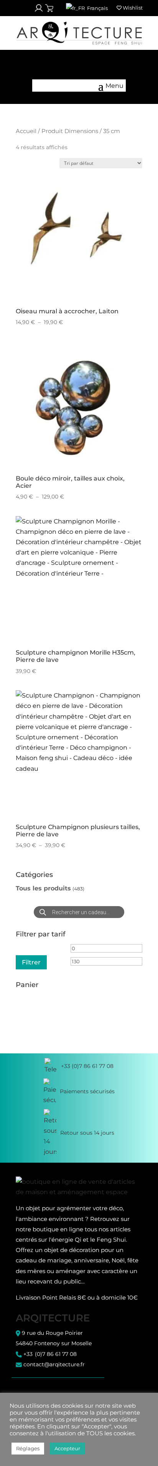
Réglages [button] (28, 1448)
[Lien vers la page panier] (49, 8)
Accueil (26, 131)
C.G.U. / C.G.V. (32, 1389)
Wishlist (132, 8)
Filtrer (31, 962)
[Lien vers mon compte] (38, 8)
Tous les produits (43, 888)
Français (97, 8)
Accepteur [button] (67, 1448)
